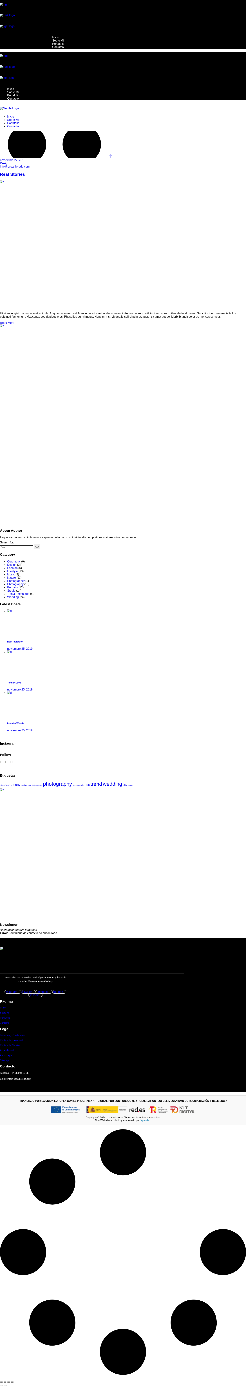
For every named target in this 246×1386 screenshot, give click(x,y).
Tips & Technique (18, 593)
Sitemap (4, 1060)
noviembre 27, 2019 (12, 160)
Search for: (7, 542)
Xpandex (145, 1120)
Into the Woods (15, 723)
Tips (87, 784)
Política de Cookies (10, 1045)
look (34, 785)
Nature (11, 577)
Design (4, 163)
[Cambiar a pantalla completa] (5, 1382)
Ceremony (14, 561)
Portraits (12, 587)
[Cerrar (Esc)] (12, 1382)
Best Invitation (15, 641)
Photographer (16, 580)
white (125, 785)
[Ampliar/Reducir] (1, 1382)
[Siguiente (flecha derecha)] (5, 1385)
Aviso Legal (6, 1055)
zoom (130, 785)
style (81, 785)
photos (76, 785)
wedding (112, 784)
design (24, 785)
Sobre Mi (4, 1012)
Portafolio (5, 1017)
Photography (15, 584)
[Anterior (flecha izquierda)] (1, 1385)
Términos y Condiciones (12, 1035)
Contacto (4, 1022)
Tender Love (14, 682)
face (29, 785)
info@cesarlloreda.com (15, 166)
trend (96, 784)
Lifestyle (12, 571)
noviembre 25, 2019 (20, 648)
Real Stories (12, 174)
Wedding (13, 597)
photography (57, 784)
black (2, 785)
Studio (11, 590)
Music (11, 574)
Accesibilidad (7, 1050)
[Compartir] (8, 1382)
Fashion (12, 568)
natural (39, 785)
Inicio (3, 1007)
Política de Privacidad (11, 1040)
